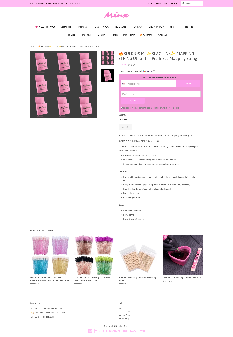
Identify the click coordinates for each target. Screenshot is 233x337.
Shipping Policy (124, 315)
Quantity (122, 114)
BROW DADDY (156, 26)
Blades (72, 34)
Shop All (162, 34)
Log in (146, 3)
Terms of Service (125, 311)
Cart (176, 3)
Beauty (101, 34)
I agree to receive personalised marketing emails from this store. (151, 107)
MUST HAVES (102, 26)
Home (32, 46)
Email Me (133, 100)
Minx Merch (129, 34)
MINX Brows (123, 326)
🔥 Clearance (147, 34)
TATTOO (137, 26)
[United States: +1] (124, 83)
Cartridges (66, 26)
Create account (160, 3)
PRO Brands (120, 26)
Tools (171, 26)
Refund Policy (124, 318)
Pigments (83, 26)
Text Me (187, 83)
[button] (161, 71)
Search (121, 308)
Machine (86, 34)
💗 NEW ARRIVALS (45, 26)
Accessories (187, 26)
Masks (115, 34)
